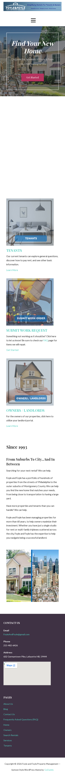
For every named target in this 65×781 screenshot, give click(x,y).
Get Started (32, 77)
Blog (5, 709)
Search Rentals (10, 735)
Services (7, 740)
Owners (7, 730)
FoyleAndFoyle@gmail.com (16, 634)
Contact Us (9, 714)
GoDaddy (49, 769)
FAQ (45, 340)
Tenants (7, 745)
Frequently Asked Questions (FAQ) (20, 719)
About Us (8, 704)
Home (6, 724)
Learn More (12, 270)
